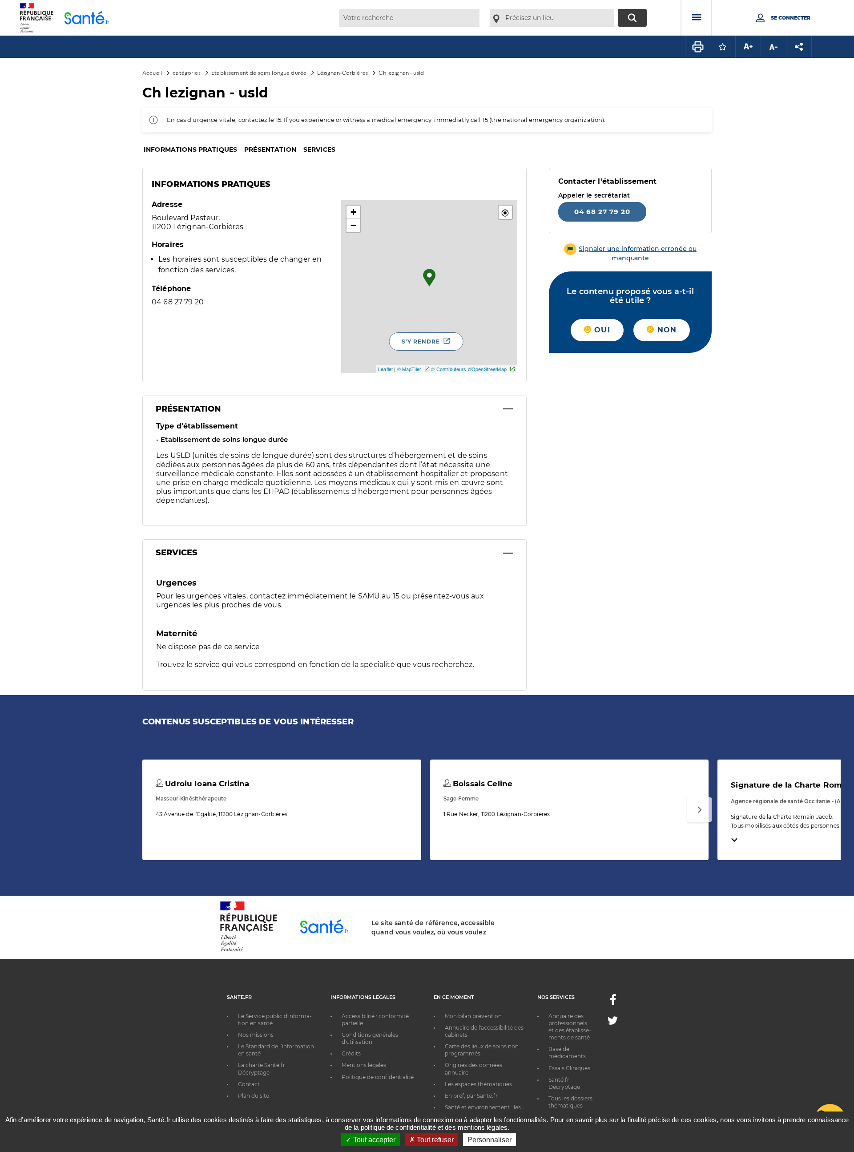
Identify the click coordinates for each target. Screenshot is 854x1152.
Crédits (351, 1053)
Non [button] (665, 329)
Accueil (152, 72)
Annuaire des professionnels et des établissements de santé (569, 1027)
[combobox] (409, 18)
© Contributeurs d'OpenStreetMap (468, 368)
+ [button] (353, 212)
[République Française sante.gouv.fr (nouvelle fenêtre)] (248, 950)
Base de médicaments (567, 1052)
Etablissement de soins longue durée (258, 72)
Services (319, 150)
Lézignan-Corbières (342, 72)
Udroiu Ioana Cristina (206, 783)
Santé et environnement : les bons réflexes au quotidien (483, 1111)
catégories (186, 72)
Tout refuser (434, 1140)
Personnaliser (489, 1140)
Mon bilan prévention (473, 1016)
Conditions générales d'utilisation (370, 1038)
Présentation (270, 150)
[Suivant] (699, 809)
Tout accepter (373, 1140)
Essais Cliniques (569, 1068)
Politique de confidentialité (378, 1077)
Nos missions (256, 1034)
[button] (505, 212)
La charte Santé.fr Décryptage (261, 1068)
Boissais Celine (481, 783)
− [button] (353, 225)
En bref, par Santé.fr (471, 1095)
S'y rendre (421, 341)
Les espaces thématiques (478, 1084)
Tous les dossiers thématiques (570, 1102)
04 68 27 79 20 (602, 211)
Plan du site (253, 1095)
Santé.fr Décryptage (564, 1083)
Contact (249, 1084)
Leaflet (385, 368)
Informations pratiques (190, 150)
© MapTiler (409, 368)
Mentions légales (364, 1065)
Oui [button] (601, 329)
